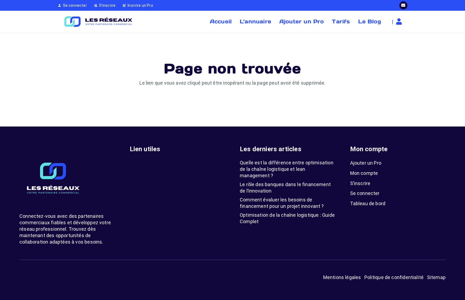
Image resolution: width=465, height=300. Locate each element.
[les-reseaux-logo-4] (98, 21)
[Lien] (400, 21)
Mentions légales (342, 277)
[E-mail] (403, 5)
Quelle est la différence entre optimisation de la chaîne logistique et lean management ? (286, 169)
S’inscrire (360, 183)
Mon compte (364, 173)
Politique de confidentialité (394, 277)
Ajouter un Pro (366, 163)
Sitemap (436, 277)
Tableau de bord (368, 203)
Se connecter (365, 193)
